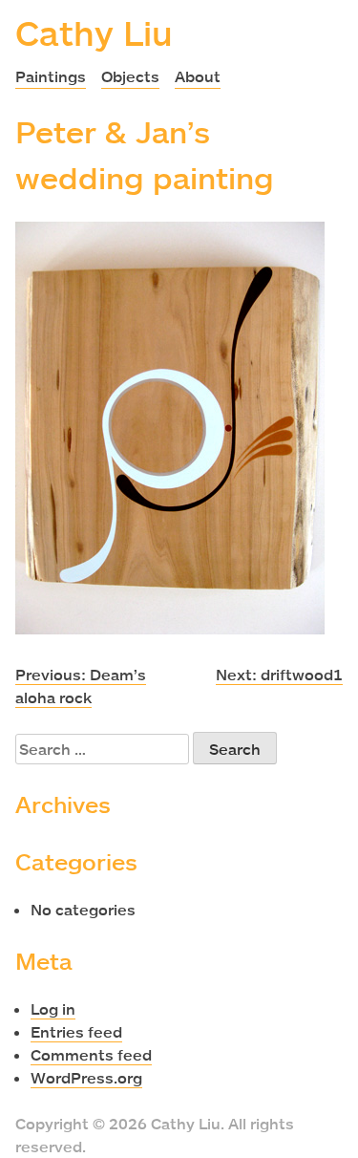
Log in (53, 1009)
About (198, 76)
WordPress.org (86, 1077)
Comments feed (91, 1054)
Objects (130, 76)
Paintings (50, 76)
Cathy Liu (94, 32)
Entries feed (76, 1031)
